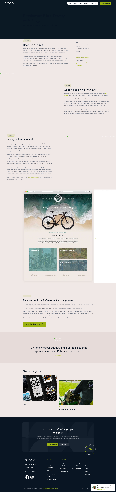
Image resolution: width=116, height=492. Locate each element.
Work (86, 463)
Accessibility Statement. (47, 488)
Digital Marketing (76, 463)
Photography (63, 468)
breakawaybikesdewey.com (82, 57)
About (86, 465)
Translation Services (52, 479)
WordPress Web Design (81, 62)
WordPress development (33, 177)
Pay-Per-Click (75, 465)
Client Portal (88, 474)
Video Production (64, 471)
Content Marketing (76, 468)
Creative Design (63, 465)
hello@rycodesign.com (30, 464)
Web (31, 402)
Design (24, 402)
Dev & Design (50, 463)
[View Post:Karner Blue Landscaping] (76, 392)
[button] (95, 238)
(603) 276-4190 (29, 467)
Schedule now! (101, 489)
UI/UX (28, 402)
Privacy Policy (55, 488)
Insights (86, 468)
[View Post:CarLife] (40, 388)
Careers (86, 471)
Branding (61, 406)
